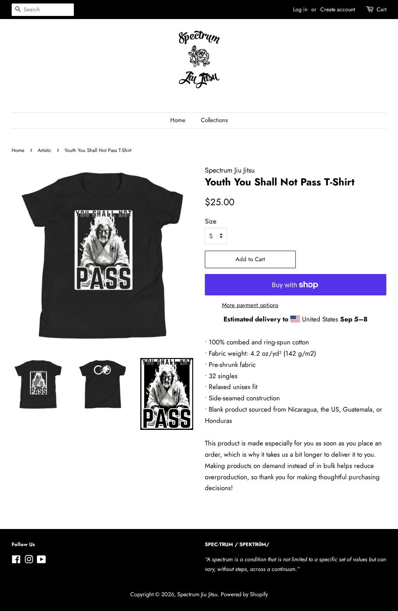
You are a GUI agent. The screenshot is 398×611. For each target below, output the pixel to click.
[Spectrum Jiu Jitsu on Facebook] (16, 561)
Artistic (44, 150)
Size (210, 221)
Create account (337, 9)
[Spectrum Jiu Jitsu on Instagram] (28, 561)
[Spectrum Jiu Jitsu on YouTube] (41, 561)
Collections (214, 120)
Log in (300, 9)
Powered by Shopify (244, 594)
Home (177, 120)
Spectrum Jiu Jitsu (197, 594)
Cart (381, 9)
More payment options (250, 305)
